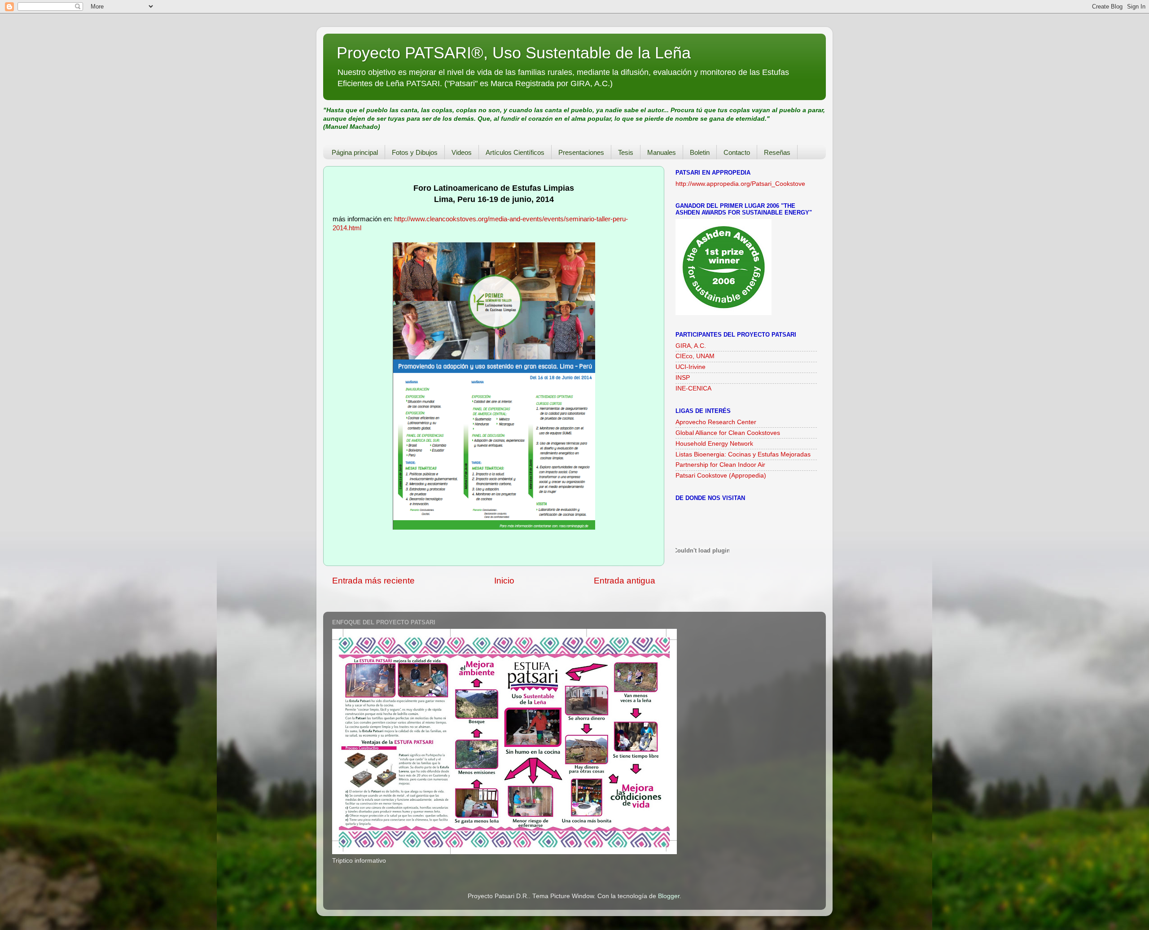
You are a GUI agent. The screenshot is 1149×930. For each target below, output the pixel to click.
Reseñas (777, 152)
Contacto (737, 152)
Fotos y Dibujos (415, 152)
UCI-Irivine (690, 367)
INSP (682, 377)
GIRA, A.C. (690, 345)
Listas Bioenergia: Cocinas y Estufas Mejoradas (743, 454)
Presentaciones (581, 152)
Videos (462, 152)
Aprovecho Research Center (715, 422)
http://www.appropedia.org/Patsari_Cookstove (740, 183)
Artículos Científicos (515, 152)
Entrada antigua (624, 580)
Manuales (661, 152)
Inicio (504, 580)
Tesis (625, 152)
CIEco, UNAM (695, 356)
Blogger (669, 896)
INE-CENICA (693, 388)
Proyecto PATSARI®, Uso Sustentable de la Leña (514, 53)
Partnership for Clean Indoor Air (720, 464)
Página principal (355, 152)
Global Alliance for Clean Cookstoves (727, 433)
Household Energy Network (714, 443)
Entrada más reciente (373, 580)
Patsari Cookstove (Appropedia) (720, 475)
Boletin (700, 152)
